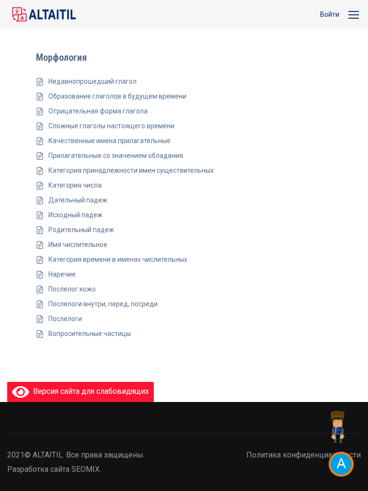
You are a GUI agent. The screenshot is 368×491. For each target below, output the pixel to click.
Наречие (62, 274)
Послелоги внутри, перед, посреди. (103, 304)
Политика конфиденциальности (303, 454)
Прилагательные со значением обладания (115, 155)
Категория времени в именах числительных (117, 259)
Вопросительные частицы (89, 333)
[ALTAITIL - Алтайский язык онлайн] (43, 14)
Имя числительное (77, 244)
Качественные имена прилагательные (109, 141)
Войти (329, 14)
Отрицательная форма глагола (98, 111)
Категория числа (75, 185)
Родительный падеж (81, 230)
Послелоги (65, 319)
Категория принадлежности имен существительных (131, 170)
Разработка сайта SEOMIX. (54, 469)
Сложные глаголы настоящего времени (111, 126)
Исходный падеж (75, 215)
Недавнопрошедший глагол (92, 81)
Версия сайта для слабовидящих (89, 391)
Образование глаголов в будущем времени (117, 96)
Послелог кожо (72, 289)
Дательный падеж (77, 200)
